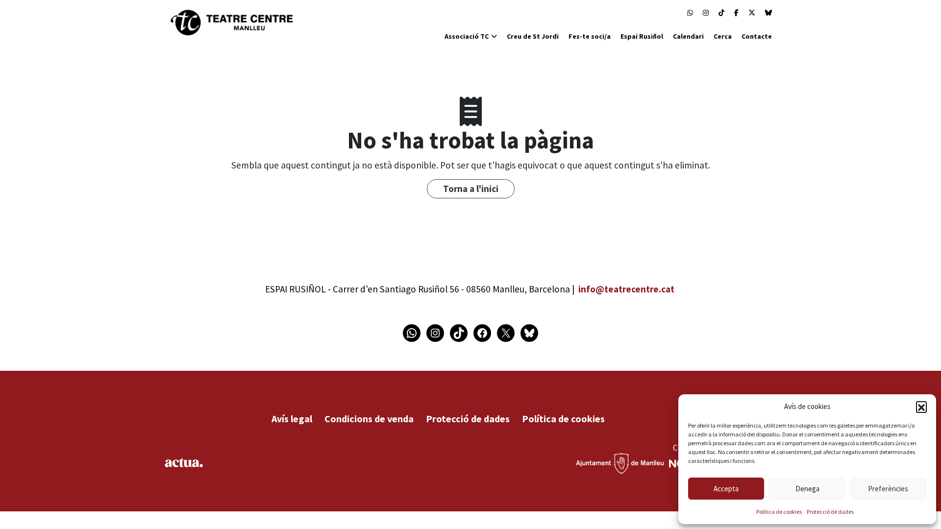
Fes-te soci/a (590, 36)
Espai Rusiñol (641, 36)
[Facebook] (736, 12)
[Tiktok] (721, 12)
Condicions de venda (369, 418)
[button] (921, 406)
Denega (807, 488)
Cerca (723, 36)
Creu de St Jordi (533, 36)
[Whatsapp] (690, 12)
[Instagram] (706, 12)
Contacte (757, 36)
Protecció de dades (830, 511)
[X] (751, 12)
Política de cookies (779, 511)
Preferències (888, 488)
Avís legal (292, 418)
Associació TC (467, 36)
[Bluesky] (768, 12)
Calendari (688, 36)
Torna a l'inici (470, 188)
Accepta (726, 488)
